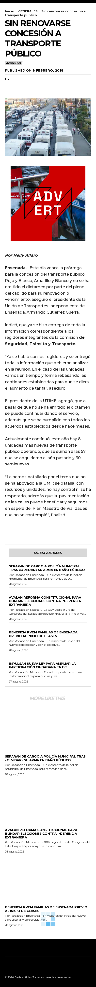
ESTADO (15, 593)
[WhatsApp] (44, 89)
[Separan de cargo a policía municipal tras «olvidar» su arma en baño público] (48, 726)
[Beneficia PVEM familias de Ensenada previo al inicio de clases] (48, 877)
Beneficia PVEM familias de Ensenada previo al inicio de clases (43, 634)
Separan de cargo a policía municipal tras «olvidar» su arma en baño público (47, 568)
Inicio (9, 11)
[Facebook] (10, 89)
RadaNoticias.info (28, 79)
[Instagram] (13, 948)
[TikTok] (20, 948)
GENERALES (27, 11)
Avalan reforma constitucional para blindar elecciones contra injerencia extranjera (45, 601)
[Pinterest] (32, 89)
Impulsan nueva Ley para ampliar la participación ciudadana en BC (42, 665)
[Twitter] (21, 89)
